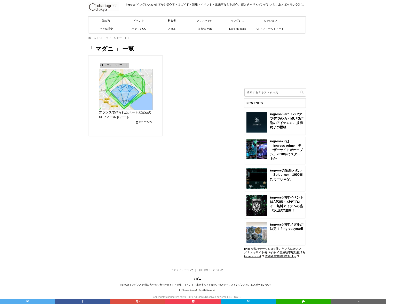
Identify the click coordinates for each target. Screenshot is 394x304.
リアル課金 (106, 28)
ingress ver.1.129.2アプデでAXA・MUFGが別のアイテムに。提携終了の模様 (286, 120)
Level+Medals (237, 28)
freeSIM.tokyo (205, 290)
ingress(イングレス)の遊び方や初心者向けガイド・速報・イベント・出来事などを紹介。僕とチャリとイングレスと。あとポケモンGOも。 (197, 284)
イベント (139, 20)
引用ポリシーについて (210, 270)
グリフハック (205, 20)
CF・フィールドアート (270, 28)
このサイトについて (182, 270)
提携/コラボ (205, 28)
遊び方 (106, 20)
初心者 (172, 20)
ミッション (270, 20)
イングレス (237, 20)
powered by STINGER (229, 297)
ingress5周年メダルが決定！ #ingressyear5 (286, 226)
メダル (172, 28)
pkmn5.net (189, 290)
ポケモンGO (139, 28)
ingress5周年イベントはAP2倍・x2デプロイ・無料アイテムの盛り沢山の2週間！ (286, 204)
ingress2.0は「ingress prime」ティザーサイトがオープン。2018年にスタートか (286, 150)
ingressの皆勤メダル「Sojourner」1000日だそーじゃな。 (286, 175)
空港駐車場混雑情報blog (280, 256)
